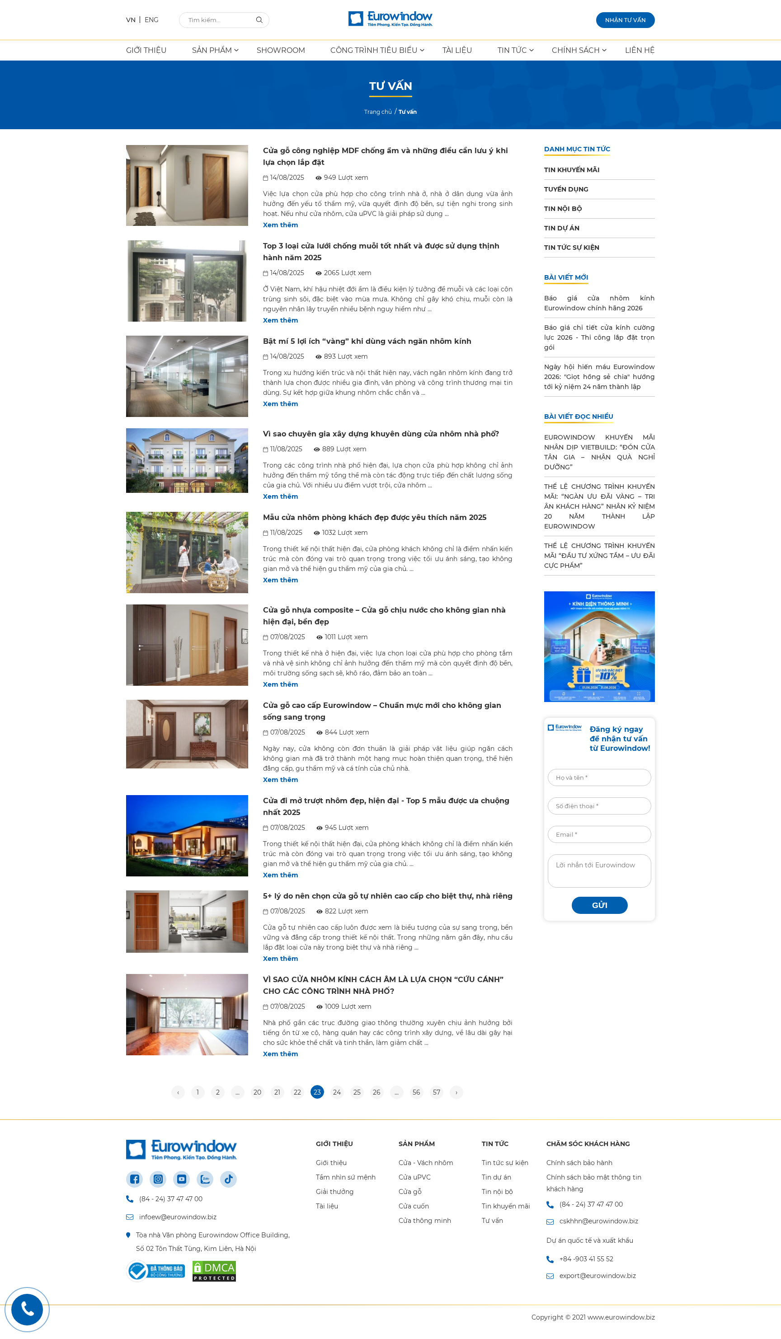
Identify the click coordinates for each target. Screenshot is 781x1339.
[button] (581, 581)
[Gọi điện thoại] (27, 1310)
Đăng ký (488, 669)
